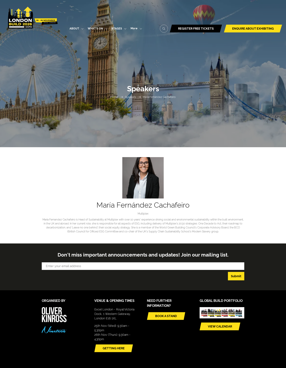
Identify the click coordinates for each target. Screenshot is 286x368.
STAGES (117, 28)
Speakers (130, 97)
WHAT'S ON (95, 28)
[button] (135, 28)
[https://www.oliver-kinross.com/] (54, 321)
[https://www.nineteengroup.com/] (54, 332)
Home (114, 97)
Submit (236, 276)
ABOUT (74, 28)
